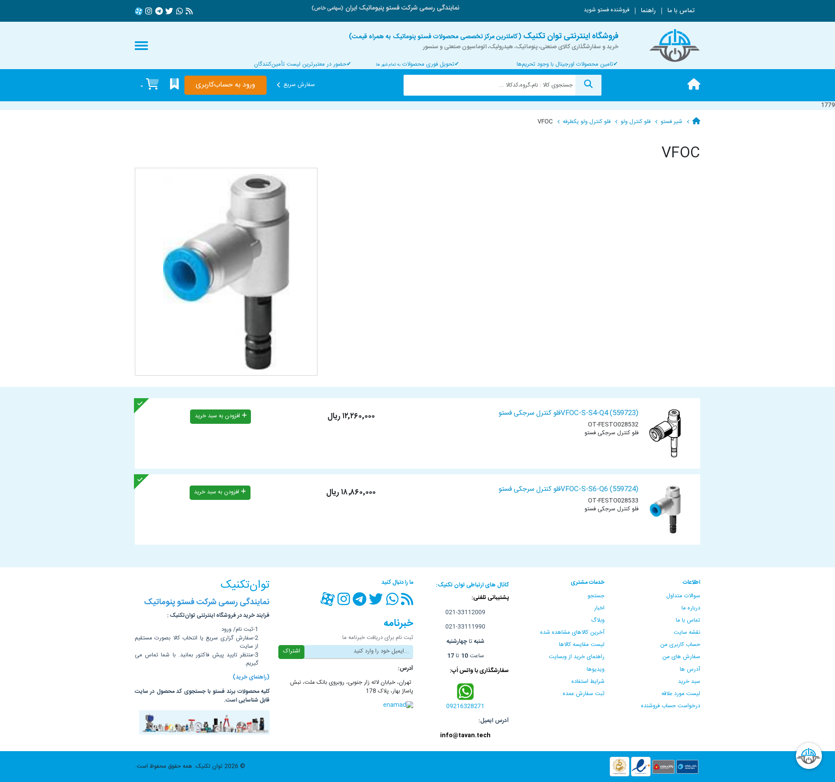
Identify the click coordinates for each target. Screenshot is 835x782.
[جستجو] (588, 85)
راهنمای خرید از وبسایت (577, 657)
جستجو (596, 596)
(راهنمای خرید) (251, 677)
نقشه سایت (687, 632)
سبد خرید (689, 681)
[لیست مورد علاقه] (174, 85)
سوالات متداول (683, 596)
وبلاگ (598, 620)
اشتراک (291, 651)
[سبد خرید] (149, 85)
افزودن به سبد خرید (218, 416)
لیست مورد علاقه (680, 694)
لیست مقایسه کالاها (582, 644)
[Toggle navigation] (141, 45)
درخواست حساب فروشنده (670, 706)
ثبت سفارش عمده (584, 694)
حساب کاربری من (680, 644)
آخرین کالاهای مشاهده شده (572, 632)
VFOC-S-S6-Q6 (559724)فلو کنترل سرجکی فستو (568, 489)
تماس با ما (681, 11)
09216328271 (465, 706)
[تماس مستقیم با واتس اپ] (465, 691)
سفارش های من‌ (681, 657)
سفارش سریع (299, 85)
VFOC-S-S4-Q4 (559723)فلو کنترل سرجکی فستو (568, 413)
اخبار (599, 608)
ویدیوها (596, 669)
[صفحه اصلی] (694, 85)
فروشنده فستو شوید (606, 10)
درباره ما (690, 608)
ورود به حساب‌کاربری (225, 85)
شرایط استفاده (588, 681)
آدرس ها (690, 669)
